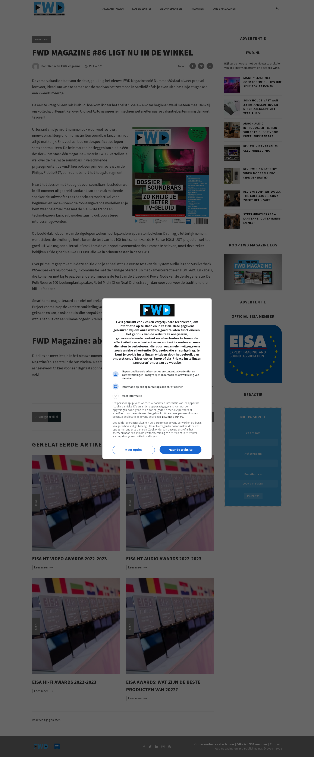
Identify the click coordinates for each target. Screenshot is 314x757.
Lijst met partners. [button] (173, 417)
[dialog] (157, 378)
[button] (157, 396)
